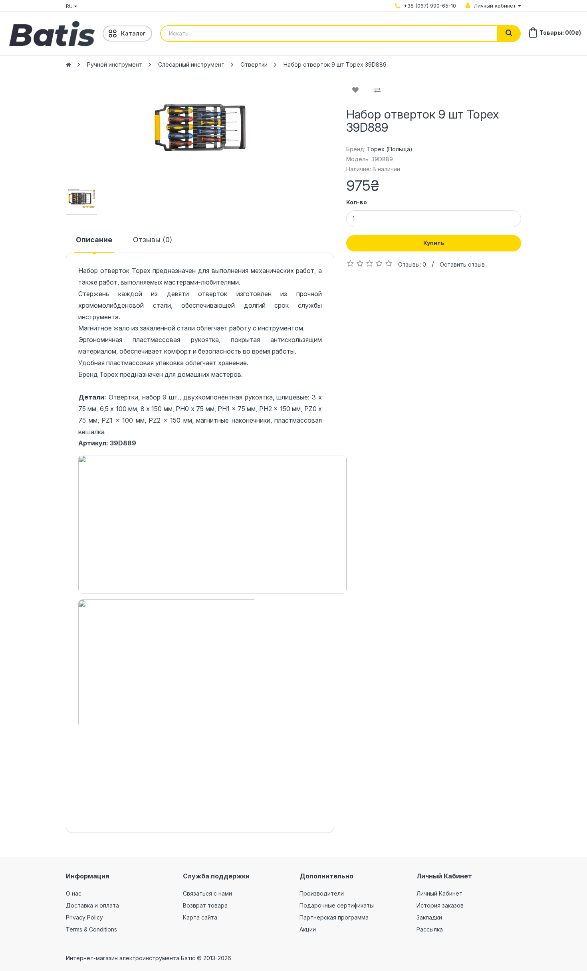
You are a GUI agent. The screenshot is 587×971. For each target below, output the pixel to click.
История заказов (440, 905)
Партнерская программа (334, 917)
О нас (73, 893)
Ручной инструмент (114, 64)
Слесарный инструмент (191, 64)
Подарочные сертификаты (336, 905)
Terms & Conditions (91, 929)
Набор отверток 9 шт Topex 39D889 (335, 64)
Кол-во (356, 202)
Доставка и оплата (92, 905)
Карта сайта (200, 917)
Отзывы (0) (152, 239)
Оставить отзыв (462, 264)
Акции (307, 929)
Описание (94, 239)
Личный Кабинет (439, 893)
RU (70, 6)
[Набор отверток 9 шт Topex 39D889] (200, 128)
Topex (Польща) (389, 149)
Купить (433, 242)
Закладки (429, 917)
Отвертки (254, 64)
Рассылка (429, 929)
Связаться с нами (207, 893)
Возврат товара (205, 905)
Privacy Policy (84, 917)
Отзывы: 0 (412, 264)
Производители (321, 893)
